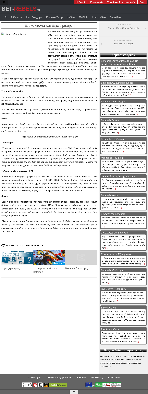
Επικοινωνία (96, 2)
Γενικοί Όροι (34, 377)
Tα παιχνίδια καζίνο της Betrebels (118, 176)
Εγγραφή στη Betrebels (113, 214)
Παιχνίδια (115, 17)
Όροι (142, 2)
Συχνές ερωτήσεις (10, 268)
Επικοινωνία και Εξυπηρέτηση (116, 254)
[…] (131, 76)
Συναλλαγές (97, 377)
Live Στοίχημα (34, 17)
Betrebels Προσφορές (76, 268)
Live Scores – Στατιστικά (113, 289)
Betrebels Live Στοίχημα (113, 101)
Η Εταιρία (81, 2)
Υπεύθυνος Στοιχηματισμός (121, 2)
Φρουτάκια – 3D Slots (112, 158)
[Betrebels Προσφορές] (81, 257)
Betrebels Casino (110, 120)
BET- (20, 8)
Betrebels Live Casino (112, 139)
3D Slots (83, 17)
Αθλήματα (16, 17)
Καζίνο (71, 17)
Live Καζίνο (99, 17)
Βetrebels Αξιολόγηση (112, 270)
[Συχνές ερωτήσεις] (17, 257)
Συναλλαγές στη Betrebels (114, 232)
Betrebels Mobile (109, 195)
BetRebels (8, 78)
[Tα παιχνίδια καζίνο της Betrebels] (49, 257)
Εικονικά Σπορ (54, 17)
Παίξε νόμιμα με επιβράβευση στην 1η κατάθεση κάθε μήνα (49, 136)
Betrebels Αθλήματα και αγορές (117, 83)
